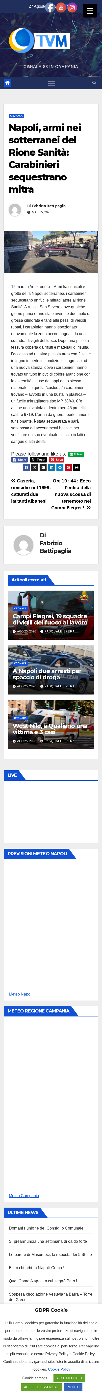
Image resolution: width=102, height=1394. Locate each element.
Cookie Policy (59, 1369)
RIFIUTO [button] (73, 1387)
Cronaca (16, 115)
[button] (94, 83)
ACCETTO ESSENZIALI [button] (41, 1387)
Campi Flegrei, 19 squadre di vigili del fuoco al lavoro (50, 619)
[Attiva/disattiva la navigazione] (51, 83)
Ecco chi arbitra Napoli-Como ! (36, 1268)
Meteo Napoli (20, 994)
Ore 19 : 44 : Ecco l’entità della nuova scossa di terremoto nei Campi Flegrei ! (71, 494)
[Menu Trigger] (90, 10)
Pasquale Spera (60, 631)
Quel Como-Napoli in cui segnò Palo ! (43, 1281)
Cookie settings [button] (34, 1378)
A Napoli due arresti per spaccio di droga (47, 674)
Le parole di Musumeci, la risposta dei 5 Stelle (50, 1254)
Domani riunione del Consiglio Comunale (46, 1228)
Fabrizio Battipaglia (49, 206)
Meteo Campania (24, 1196)
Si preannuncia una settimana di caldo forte (48, 1241)
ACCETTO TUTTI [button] (69, 1378)
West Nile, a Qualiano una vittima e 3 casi (50, 729)
